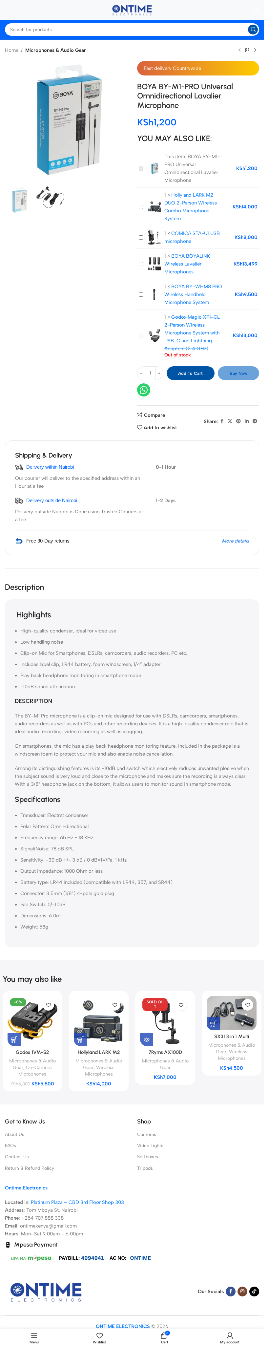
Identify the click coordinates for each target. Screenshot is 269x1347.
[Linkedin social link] (247, 421)
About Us (14, 1134)
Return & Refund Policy (29, 1168)
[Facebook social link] (222, 421)
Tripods (145, 1168)
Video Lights (150, 1145)
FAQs (10, 1145)
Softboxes (147, 1157)
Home (11, 50)
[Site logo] (132, 9)
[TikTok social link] (254, 1291)
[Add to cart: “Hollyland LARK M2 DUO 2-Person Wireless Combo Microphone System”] (80, 1039)
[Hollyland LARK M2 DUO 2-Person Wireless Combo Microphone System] (99, 1021)
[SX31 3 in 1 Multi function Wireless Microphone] (232, 1013)
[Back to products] (247, 50)
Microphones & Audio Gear (55, 50)
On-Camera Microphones (35, 1070)
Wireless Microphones (100, 1070)
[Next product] (255, 50)
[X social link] (230, 421)
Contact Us (17, 1157)
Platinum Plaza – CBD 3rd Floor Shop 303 (77, 1202)
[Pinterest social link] (238, 421)
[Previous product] (239, 50)
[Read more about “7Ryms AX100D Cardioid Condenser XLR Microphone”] (146, 1039)
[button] (245, 1328)
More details (235, 541)
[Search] (253, 29)
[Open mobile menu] (5, 9)
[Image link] (46, 1291)
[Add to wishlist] (48, 1005)
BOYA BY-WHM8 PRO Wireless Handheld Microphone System (193, 294)
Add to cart (190, 373)
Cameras (146, 1134)
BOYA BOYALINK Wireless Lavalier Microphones (187, 264)
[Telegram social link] (255, 421)
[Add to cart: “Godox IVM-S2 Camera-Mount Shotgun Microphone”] (14, 1039)
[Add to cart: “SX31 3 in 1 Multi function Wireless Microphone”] (213, 1023)
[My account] (255, 9)
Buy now (238, 373)
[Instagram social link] (242, 1291)
